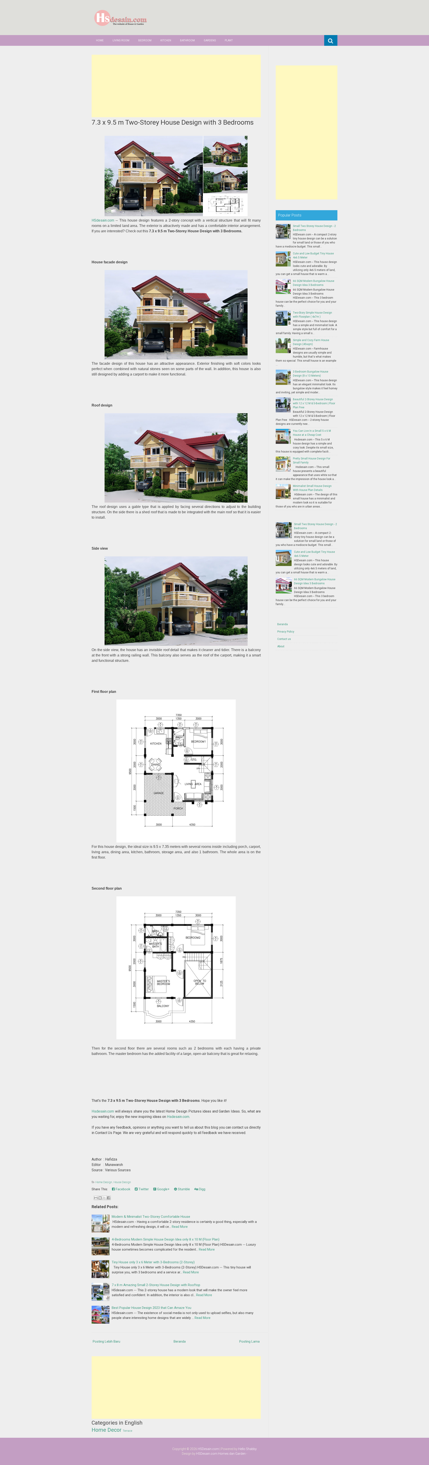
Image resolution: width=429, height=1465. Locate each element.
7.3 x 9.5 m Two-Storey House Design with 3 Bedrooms (173, 122)
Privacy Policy (285, 631)
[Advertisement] (176, 86)
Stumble (183, 1189)
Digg (201, 1189)
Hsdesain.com (103, 1111)
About (280, 646)
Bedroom (144, 40)
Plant (229, 40)
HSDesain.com (208, 1449)
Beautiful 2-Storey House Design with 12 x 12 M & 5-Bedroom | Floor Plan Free (314, 403)
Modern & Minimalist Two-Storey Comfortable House (151, 1217)
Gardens (210, 40)
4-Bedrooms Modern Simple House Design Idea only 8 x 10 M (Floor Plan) (165, 1239)
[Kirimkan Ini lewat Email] (96, 1198)
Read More (180, 1227)
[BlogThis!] (100, 1198)
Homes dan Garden (232, 1453)
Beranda (180, 1341)
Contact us (284, 639)
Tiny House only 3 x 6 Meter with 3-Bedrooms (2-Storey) (153, 1262)
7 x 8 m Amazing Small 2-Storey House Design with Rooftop (156, 1285)
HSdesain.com (103, 220)
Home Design (103, 1182)
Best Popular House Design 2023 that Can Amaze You (151, 1308)
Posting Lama (249, 1341)
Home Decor (107, 1430)
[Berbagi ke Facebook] (108, 1198)
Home (100, 40)
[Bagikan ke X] (104, 1198)
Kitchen (165, 40)
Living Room (121, 40)
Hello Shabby (247, 1449)
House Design (122, 1182)
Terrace (127, 1430)
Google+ (163, 1189)
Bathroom (187, 40)
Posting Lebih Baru (106, 1341)
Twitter (143, 1189)
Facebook (122, 1189)
